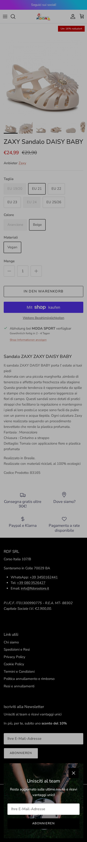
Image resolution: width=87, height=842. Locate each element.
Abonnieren (43, 823)
